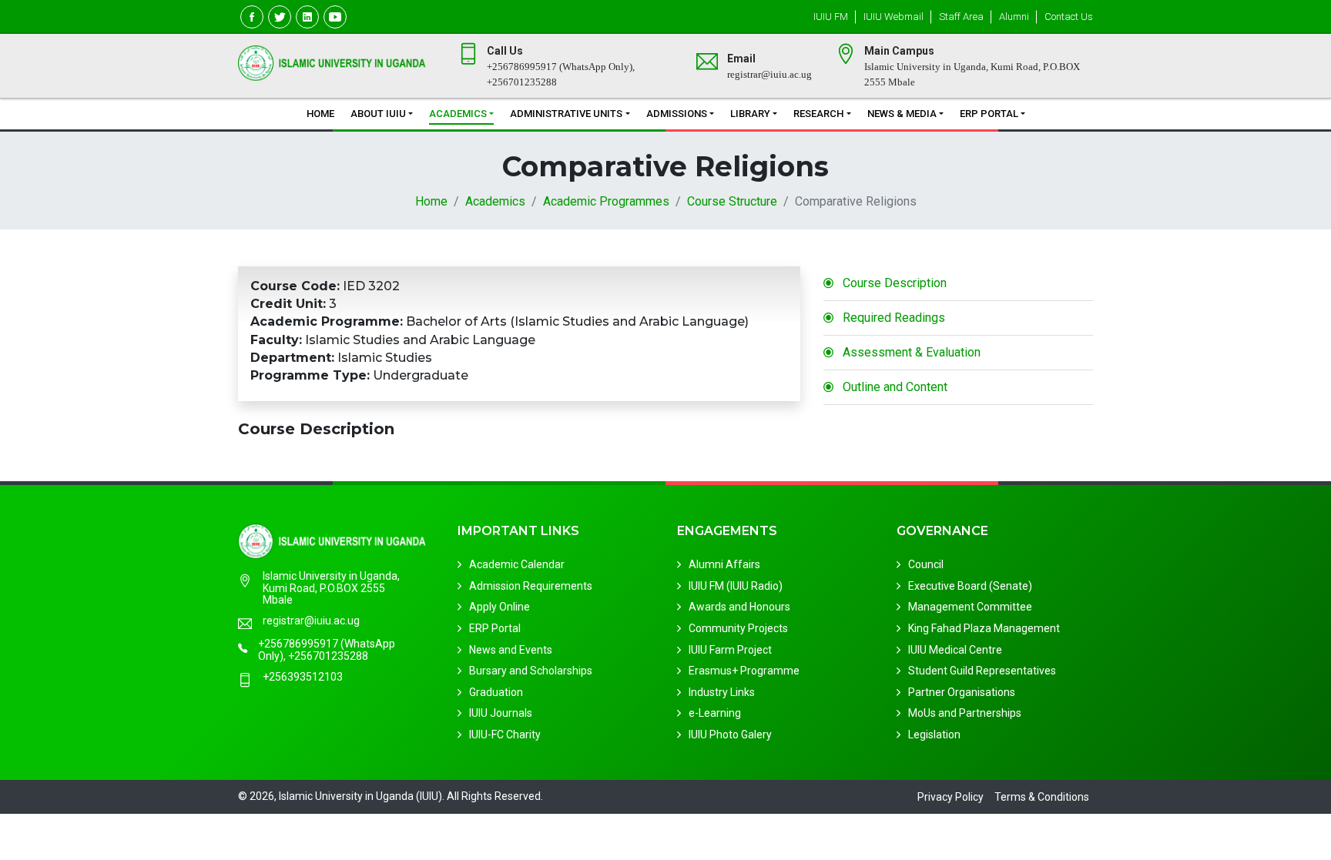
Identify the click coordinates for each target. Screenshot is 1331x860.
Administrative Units (566, 113)
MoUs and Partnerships (964, 713)
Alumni (1014, 16)
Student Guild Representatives (982, 670)
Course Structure (732, 201)
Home (320, 113)
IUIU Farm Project (730, 650)
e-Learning (715, 713)
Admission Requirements (530, 586)
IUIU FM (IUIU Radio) (736, 586)
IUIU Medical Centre (955, 650)
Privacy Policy (950, 797)
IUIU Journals (500, 713)
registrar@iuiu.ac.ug (311, 621)
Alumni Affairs (724, 564)
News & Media (902, 113)
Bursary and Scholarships (530, 670)
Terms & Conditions (1041, 797)
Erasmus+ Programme (744, 670)
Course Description (895, 283)
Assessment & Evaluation (912, 352)
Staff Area (961, 16)
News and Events (510, 650)
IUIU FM (830, 16)
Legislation (934, 734)
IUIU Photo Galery (730, 734)
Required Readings (894, 317)
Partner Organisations (961, 692)
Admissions (676, 113)
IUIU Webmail (893, 16)
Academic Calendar (517, 564)
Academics (458, 113)
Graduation (496, 692)
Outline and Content (895, 387)
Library (750, 113)
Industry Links (722, 692)
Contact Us (1068, 16)
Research (818, 113)
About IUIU (378, 113)
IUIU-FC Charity (505, 734)
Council (926, 564)
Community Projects (738, 628)
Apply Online (499, 607)
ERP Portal (989, 113)
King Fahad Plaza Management (984, 628)
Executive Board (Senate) (970, 586)
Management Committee (970, 607)
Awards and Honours (739, 607)
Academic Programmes (606, 201)
